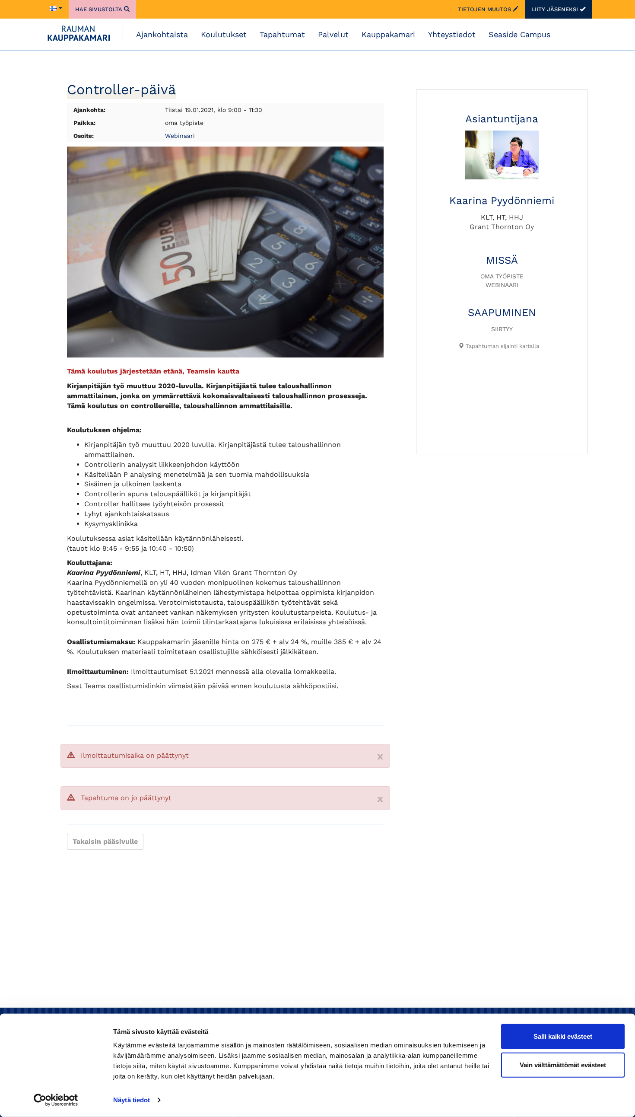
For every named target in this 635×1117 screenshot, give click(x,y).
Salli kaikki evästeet (562, 1036)
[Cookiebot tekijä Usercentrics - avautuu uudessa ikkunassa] (56, 1100)
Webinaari (180, 135)
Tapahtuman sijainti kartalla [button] (501, 346)
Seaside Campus (519, 34)
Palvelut (333, 34)
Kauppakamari (388, 34)
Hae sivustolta (99, 9)
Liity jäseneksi (555, 9)
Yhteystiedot (452, 34)
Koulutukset (224, 34)
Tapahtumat (282, 34)
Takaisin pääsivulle (105, 841)
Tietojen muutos (485, 9)
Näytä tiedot (131, 1100)
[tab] (498, 346)
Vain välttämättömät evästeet (563, 1064)
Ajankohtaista (162, 34)
